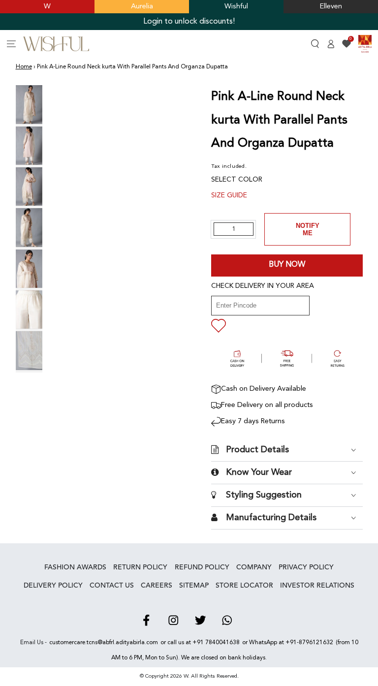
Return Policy (140, 567)
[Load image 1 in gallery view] (29, 104)
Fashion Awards (75, 567)
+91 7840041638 (216, 643)
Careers (156, 585)
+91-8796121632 (309, 643)
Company (254, 567)
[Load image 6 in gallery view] (29, 309)
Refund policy (202, 567)
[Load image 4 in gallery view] (29, 227)
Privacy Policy (306, 567)
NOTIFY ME (307, 229)
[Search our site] (315, 44)
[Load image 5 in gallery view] (29, 268)
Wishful (236, 6)
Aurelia (142, 6)
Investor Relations (317, 585)
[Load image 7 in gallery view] (29, 350)
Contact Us (112, 585)
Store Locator (244, 585)
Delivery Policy (53, 585)
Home (24, 67)
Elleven (331, 6)
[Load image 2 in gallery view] (29, 145)
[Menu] (11, 44)
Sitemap (194, 585)
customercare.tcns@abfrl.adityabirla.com (103, 643)
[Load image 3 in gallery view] (29, 186)
